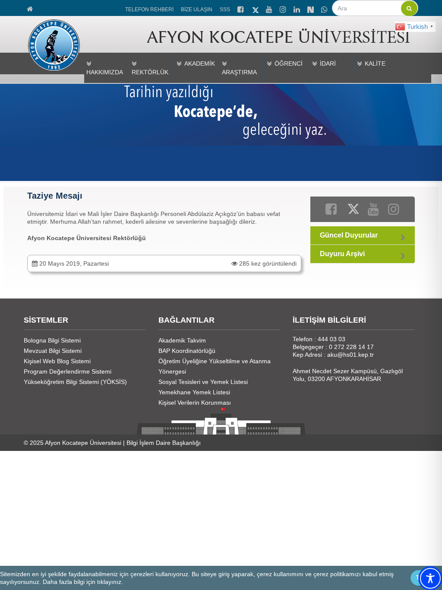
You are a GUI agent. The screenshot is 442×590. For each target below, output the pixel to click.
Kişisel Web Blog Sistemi (57, 361)
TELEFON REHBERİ (149, 9)
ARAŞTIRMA (239, 72)
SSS (225, 9)
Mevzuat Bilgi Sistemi (53, 350)
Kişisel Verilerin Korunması (194, 402)
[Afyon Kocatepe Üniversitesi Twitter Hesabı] (255, 8)
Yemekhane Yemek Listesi (194, 392)
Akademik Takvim (182, 340)
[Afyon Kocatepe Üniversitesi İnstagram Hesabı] (283, 8)
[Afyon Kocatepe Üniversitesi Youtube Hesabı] (270, 8)
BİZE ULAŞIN (196, 9)
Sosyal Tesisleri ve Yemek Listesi (203, 381)
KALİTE (375, 63)
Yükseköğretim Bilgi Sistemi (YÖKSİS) (75, 381)
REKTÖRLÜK (150, 72)
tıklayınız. (110, 581)
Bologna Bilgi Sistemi (52, 340)
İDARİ (328, 63)
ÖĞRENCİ (289, 63)
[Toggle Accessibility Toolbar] (430, 578)
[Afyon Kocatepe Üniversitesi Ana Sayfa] (30, 8)
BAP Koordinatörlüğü (186, 350)
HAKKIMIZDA (104, 72)
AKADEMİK (199, 63)
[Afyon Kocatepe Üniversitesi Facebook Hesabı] (241, 8)
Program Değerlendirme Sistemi (67, 371)
